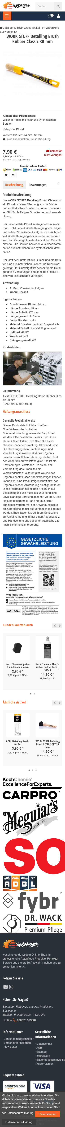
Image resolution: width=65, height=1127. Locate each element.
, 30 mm (37, 135)
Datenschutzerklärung (18, 1122)
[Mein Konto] (58, 15)
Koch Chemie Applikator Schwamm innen (17, 665)
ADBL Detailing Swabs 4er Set (17, 742)
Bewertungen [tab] (37, 184)
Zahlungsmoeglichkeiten (17, 1039)
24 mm (28, 135)
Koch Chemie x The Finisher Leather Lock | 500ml (47, 667)
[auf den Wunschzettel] (6, 175)
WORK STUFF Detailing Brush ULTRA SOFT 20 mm (48, 744)
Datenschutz (44, 1044)
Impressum (43, 1056)
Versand (26, 159)
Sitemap (41, 1052)
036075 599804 (26, 1020)
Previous (53, 625)
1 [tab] (31, 694)
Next (59, 625)
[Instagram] (11, 986)
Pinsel (20, 129)
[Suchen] (58, 6)
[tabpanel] (18, 659)
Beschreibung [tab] (14, 184)
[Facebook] (5, 986)
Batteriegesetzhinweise (49, 1060)
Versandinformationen (17, 1043)
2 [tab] (34, 694)
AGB (39, 1048)
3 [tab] (36, 770)
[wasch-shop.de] (16, 5)
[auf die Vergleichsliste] (13, 175)
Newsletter (10, 1047)
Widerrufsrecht (45, 1064)
